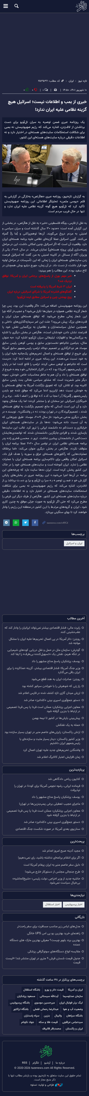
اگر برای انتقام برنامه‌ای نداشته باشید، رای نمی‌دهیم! (49, 857)
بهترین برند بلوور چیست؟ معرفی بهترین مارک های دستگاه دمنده (45, 942)
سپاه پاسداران (31, 1015)
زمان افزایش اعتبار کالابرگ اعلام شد (58, 757)
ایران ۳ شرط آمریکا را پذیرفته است (51, 286)
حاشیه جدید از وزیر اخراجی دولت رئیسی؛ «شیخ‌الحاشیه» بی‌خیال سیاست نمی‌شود (46, 880)
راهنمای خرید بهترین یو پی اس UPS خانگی (53, 933)
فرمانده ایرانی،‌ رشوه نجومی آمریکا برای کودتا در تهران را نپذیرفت (47, 788)
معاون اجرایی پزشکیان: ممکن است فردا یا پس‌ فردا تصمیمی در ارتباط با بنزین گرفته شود (43, 709)
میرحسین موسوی (44, 1002)
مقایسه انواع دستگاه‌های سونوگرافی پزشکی (54, 951)
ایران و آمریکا (75, 990)
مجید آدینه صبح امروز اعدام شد (61, 850)
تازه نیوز (44, 6)
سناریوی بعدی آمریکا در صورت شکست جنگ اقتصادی (48, 829)
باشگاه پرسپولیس (20, 1002)
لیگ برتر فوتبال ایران (71, 1002)
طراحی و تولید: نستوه (42, 1085)
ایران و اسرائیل (74, 543)
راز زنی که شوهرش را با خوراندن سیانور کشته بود (51, 686)
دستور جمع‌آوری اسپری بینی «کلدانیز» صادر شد (52, 700)
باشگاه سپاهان (74, 1015)
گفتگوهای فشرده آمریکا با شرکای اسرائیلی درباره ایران (39, 291)
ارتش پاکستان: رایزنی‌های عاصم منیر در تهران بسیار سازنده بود (42, 732)
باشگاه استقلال (31, 990)
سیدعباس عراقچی (72, 1022)
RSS (24, 1063)
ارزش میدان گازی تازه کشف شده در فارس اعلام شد (49, 693)
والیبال (58, 1015)
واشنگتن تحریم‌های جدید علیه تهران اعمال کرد (51, 750)
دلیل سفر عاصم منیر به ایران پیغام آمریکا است (52, 864)
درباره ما (60, 1063)
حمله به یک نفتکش (68, 725)
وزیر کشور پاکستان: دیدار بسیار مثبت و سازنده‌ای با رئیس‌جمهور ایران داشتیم (49, 741)
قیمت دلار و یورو (54, 990)
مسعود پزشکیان (26, 996)
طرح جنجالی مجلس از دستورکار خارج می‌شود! (52, 871)
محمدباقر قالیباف (51, 1028)
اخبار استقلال (52, 904)
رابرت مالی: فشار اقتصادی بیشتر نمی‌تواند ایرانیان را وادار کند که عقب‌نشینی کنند (42, 629)
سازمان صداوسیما (73, 996)
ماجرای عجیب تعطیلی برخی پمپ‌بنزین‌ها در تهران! (49, 803)
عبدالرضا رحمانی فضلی (46, 1009)
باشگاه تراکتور (21, 1009)
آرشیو (47, 1063)
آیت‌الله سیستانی (49, 996)
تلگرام (36, 1063)
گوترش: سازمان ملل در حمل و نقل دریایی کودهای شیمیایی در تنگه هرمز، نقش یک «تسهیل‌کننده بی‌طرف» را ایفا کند (43, 652)
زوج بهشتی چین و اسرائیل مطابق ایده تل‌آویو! (44, 297)
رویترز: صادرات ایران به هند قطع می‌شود (56, 679)
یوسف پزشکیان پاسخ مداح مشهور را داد (56, 661)
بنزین (47, 1015)
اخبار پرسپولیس (73, 904)
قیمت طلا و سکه (48, 1022)
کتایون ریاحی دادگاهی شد (64, 779)
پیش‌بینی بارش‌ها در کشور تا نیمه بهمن (56, 718)
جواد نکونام (27, 1022)
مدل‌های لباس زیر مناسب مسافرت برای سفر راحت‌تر (48, 926)
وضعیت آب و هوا (73, 1009)
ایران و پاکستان (74, 1028)
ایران (71, 81)
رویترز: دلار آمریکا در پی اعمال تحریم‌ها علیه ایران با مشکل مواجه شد (44, 641)
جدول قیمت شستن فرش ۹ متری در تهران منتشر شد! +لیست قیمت (43, 960)
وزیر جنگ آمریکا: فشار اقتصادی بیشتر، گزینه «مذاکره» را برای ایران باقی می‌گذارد (43, 670)
